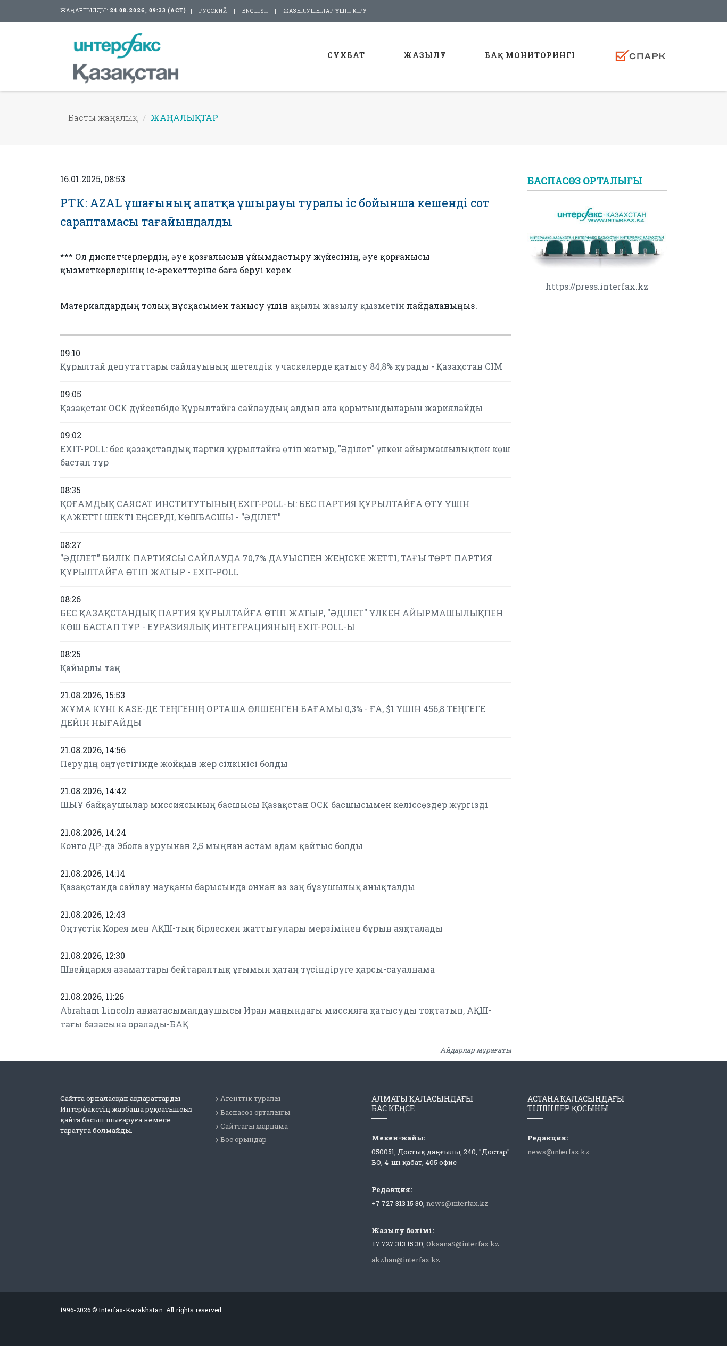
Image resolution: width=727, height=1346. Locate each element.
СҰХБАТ (346, 55)
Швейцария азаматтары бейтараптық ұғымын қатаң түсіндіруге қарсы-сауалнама (247, 969)
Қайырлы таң (90, 667)
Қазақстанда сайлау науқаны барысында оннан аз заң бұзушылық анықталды (237, 886)
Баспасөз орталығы (255, 1112)
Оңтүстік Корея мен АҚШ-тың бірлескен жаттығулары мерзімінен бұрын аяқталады (251, 928)
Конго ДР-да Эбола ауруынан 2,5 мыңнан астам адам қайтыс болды (211, 845)
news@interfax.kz (457, 1203)
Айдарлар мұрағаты (475, 1050)
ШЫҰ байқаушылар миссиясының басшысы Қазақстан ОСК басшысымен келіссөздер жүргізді (274, 804)
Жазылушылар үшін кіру (325, 10)
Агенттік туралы (250, 1098)
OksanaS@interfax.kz (462, 1244)
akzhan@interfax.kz (405, 1260)
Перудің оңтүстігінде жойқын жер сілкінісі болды (174, 763)
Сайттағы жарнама (254, 1126)
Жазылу (425, 55)
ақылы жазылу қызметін (347, 305)
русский (213, 10)
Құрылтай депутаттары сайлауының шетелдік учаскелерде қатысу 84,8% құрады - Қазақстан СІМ (281, 366)
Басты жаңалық (103, 117)
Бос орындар (243, 1139)
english (255, 10)
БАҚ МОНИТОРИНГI (530, 55)
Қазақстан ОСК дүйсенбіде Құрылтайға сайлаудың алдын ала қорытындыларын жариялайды (271, 407)
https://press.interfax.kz (597, 286)
